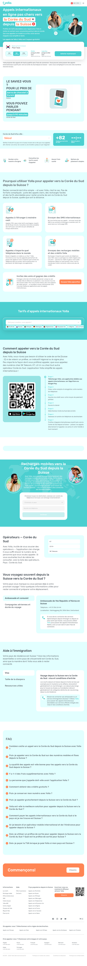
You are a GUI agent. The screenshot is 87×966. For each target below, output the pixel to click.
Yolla (49, 623)
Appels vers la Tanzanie (34, 911)
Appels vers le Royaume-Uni (36, 903)
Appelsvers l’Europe (8, 930)
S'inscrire (72, 870)
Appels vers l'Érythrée (34, 891)
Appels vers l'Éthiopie (34, 896)
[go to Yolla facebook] (53, 919)
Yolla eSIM (5, 903)
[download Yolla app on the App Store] (14, 414)
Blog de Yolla (6, 911)
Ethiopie (28, 326)
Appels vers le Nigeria (34, 906)
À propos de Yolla (7, 908)
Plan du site (6, 913)
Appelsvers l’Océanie (75, 930)
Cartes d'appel (7, 906)
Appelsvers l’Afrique (41, 930)
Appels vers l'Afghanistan (35, 901)
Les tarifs (5, 891)
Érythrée (11, 326)
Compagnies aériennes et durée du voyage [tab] (17, 605)
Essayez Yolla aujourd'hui (70, 282)
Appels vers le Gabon (34, 913)
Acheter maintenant (68, 54)
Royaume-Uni (62, 326)
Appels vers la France (34, 908)
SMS (4, 898)
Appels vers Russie (33, 893)
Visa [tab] (7, 673)
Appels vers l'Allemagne (34, 898)
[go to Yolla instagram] (57, 919)
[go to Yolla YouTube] (65, 919)
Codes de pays (7, 901)
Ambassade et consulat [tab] (16, 598)
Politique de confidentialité (76, 955)
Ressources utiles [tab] (14, 686)
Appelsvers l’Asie (24, 930)
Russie (20, 326)
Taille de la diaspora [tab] (15, 679)
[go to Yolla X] (61, 919)
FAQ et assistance (21, 891)
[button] (75, 3)
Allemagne (38, 326)
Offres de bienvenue (8, 896)
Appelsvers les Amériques (60, 930)
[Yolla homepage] (7, 3)
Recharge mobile (7, 893)
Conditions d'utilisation (59, 955)
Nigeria (72, 326)
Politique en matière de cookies (41, 955)
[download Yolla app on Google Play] (28, 414)
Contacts (18, 893)
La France (81, 326)
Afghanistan (49, 326)
